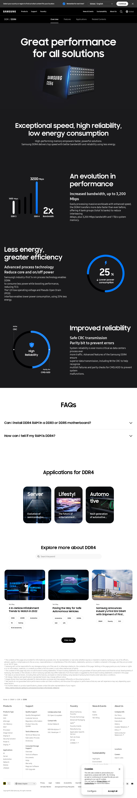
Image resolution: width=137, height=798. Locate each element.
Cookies (58, 783)
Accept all (112, 791)
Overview (54, 19)
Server (5, 756)
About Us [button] (113, 11)
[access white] (8, 783)
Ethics (117, 730)
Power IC (6, 742)
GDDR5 (22, 618)
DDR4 (13, 618)
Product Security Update (32, 725)
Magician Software (32, 766)
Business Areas (120, 718)
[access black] (4, 783)
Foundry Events (75, 726)
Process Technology (77, 717)
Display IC (6, 736)
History (117, 724)
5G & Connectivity (16, 628)
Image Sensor (8, 733)
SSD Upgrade (30, 769)
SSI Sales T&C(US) (45, 787)
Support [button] (34, 11)
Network (6, 762)
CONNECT (73, 743)
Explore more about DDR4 (68, 547)
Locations (118, 749)
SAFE (72, 723)
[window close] (119, 769)
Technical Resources (33, 735)
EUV (119, 621)
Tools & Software (32, 754)
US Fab (72, 740)
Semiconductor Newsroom (120, 734)
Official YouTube (132, 783)
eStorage (6, 721)
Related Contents (99, 19)
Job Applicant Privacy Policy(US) (64, 787)
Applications (81, 19)
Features (67, 19)
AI (4, 753)
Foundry (110, 621)
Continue (122, 3)
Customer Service (32, 718)
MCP (4, 727)
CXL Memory (7, 724)
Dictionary (29, 741)
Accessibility (68, 783)
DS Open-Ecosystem (55, 715)
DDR (6, 19)
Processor (6, 730)
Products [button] (24, 11)
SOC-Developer (53, 732)
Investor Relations (121, 727)
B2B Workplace (53, 729)
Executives (118, 721)
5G (12, 623)
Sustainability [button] (102, 11)
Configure (91, 791)
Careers (117, 754)
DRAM (100, 621)
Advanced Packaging (77, 720)
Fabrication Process (32, 738)
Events (94, 715)
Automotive (33, 618)
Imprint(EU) (79, 783)
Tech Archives (75, 737)
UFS (64, 623)
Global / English (96, 3)
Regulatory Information (34, 721)
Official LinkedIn (127, 783)
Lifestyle (6, 768)
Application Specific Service (77, 733)
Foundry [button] (43, 11)
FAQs (27, 760)
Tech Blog (96, 718)
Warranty (29, 763)
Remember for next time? (75, 4)
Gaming (20, 623)
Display (5, 745)
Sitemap (80, 787)
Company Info (119, 712)
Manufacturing (75, 729)
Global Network (53, 724)
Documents (30, 757)
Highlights (96, 759)
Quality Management (33, 715)
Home (5, 700)
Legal (50, 783)
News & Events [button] (88, 11)
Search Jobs (119, 758)
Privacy (42, 783)
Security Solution (9, 739)
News (94, 712)
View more (68, 640)
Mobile (5, 765)
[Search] (38, 556)
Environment (97, 762)
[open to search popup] (121, 11)
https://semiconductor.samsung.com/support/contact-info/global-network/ (32, 688)
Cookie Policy (89, 783)
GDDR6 (79, 618)
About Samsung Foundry (75, 713)
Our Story (118, 715)
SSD (56, 623)
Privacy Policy (102, 781)
